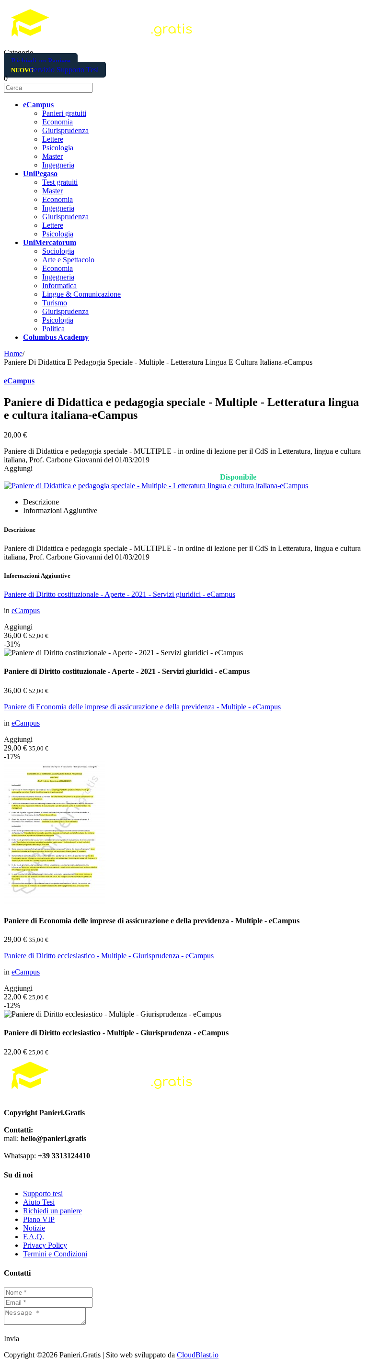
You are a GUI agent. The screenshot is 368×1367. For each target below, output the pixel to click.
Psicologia (57, 148)
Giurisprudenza (65, 130)
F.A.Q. (33, 1237)
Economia (57, 122)
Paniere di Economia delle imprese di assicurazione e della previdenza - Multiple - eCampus (142, 707)
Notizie (34, 1228)
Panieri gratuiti (64, 113)
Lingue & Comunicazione (81, 294)
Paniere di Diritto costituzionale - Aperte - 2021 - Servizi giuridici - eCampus (119, 594)
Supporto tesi (43, 1193)
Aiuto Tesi (39, 1202)
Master (52, 156)
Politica (53, 329)
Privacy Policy (45, 1245)
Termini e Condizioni (55, 1254)
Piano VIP (39, 1219)
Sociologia (58, 251)
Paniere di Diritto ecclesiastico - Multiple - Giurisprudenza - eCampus (109, 956)
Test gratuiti (60, 182)
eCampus (19, 381)
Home (13, 353)
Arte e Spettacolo (68, 260)
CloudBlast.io (197, 1355)
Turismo (54, 303)
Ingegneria (58, 165)
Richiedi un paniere (52, 1211)
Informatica (59, 285)
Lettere (52, 139)
